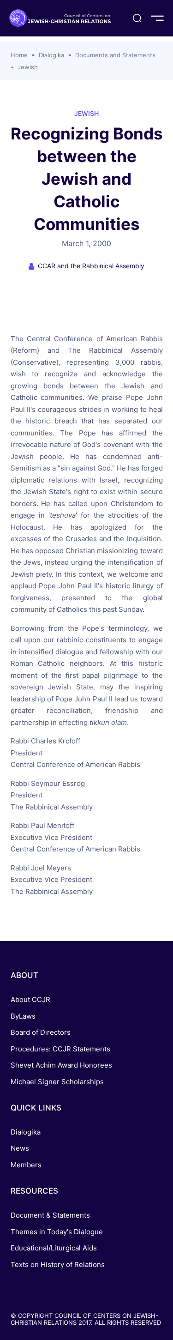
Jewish (28, 67)
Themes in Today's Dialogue (57, 1231)
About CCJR (30, 999)
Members (26, 1164)
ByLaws (23, 1016)
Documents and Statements (115, 55)
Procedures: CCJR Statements (60, 1048)
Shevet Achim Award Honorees (61, 1065)
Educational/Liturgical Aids (54, 1247)
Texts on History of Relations (58, 1264)
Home (19, 55)
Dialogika (51, 55)
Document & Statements (50, 1215)
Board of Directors (41, 1032)
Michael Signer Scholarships (57, 1081)
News (20, 1148)
